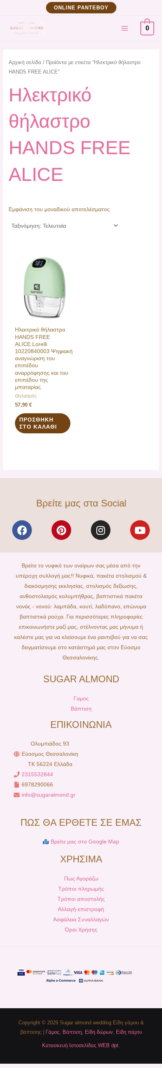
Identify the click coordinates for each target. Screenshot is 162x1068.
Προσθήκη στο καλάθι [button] (38, 423)
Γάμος (52, 1032)
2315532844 (37, 774)
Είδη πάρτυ (129, 1032)
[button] (81, 7)
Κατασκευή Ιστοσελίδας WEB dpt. (81, 1045)
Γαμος (81, 698)
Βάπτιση (81, 708)
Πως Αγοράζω (81, 878)
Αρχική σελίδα (25, 62)
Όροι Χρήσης (81, 929)
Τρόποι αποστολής (81, 899)
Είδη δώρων (99, 1032)
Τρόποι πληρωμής (81, 889)
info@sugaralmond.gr (48, 795)
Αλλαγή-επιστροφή (81, 909)
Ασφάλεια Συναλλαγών (81, 919)
